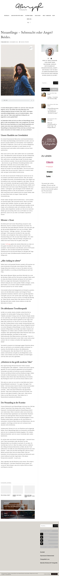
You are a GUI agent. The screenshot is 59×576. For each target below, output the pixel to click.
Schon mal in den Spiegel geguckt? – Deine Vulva (30, 496)
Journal (9, 482)
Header (4, 482)
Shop (53, 15)
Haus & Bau (37, 15)
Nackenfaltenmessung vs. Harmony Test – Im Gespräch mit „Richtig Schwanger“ (53, 111)
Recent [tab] (54, 89)
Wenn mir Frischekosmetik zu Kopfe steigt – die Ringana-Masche (52, 125)
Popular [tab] (46, 89)
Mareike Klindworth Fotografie (48, 563)
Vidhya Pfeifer (25, 42)
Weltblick (6, 15)
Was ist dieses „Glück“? (5, 495)
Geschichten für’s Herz (17, 15)
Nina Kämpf (50, 120)
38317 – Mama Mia (47, 15)
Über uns (29, 19)
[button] (28, 22)
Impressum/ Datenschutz (47, 555)
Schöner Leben (29, 15)
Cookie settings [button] (47, 574)
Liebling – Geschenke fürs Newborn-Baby (53, 97)
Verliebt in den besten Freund (17, 496)
